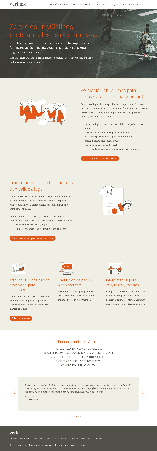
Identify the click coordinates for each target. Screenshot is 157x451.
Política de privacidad (60, 445)
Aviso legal (48, 445)
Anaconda (81, 445)
